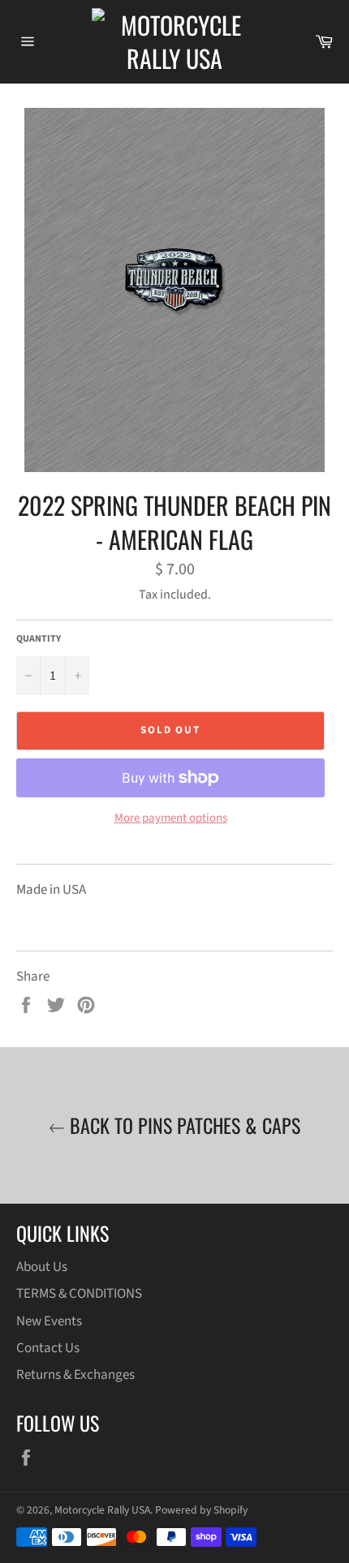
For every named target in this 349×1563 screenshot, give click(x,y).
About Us (41, 1267)
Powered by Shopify (201, 1510)
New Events (49, 1321)
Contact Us (48, 1348)
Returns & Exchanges (75, 1375)
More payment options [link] (170, 818)
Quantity (38, 639)
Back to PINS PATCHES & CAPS (182, 1125)
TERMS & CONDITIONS (79, 1293)
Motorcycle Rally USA (102, 1510)
